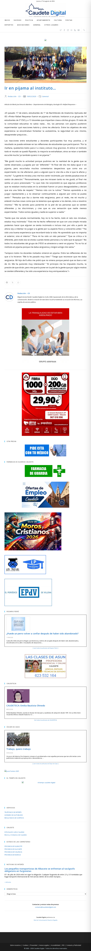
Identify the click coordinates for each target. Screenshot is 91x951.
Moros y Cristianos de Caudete (16, 835)
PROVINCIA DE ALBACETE (13, 846)
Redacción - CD (14, 96)
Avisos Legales (44, 945)
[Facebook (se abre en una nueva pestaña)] (64, 30)
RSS (63, 945)
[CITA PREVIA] (45, 450)
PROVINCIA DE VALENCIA (13, 852)
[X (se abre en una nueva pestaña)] (61, 30)
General (45, 96)
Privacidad (33, 945)
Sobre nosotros (15, 945)
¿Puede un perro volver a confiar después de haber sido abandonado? (42, 633)
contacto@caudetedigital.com (45, 907)
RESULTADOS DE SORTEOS (14, 818)
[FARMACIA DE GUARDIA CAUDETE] (45, 471)
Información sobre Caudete (14, 832)
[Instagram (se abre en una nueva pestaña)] (68, 30)
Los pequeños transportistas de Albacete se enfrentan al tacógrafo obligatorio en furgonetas (40, 869)
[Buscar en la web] (84, 30)
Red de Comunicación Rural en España (45, 920)
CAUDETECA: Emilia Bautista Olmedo (25, 705)
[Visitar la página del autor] (9, 296)
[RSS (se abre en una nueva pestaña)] (75, 30)
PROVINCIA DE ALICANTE (13, 849)
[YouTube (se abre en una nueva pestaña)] (71, 30)
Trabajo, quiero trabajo (18, 749)
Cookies (25, 945)
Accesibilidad (55, 945)
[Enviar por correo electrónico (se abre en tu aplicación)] (78, 30)
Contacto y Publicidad (73, 945)
